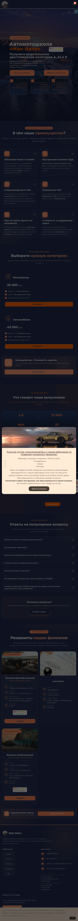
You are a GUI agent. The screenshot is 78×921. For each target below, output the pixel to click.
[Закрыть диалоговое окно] (75, 3)
